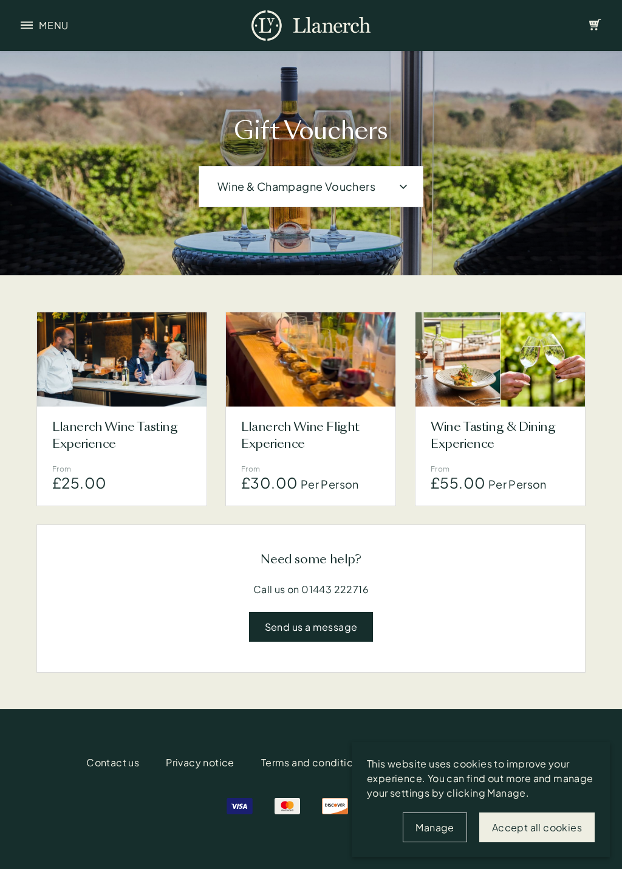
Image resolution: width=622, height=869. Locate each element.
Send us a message (311, 626)
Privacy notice (200, 762)
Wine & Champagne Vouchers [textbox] (296, 186)
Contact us (112, 762)
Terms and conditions (312, 762)
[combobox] (311, 186)
